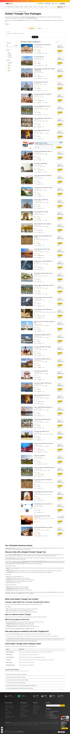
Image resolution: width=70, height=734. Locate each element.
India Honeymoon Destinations (10, 716)
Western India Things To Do (9, 706)
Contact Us (35, 712)
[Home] (5, 7)
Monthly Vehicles (41, 723)
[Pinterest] (64, 3)
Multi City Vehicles (23, 715)
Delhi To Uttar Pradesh (15, 723)
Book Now (60, 50)
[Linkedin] (50, 696)
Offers (21, 6)
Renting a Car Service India (9, 705)
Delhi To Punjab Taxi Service (25, 705)
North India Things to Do (9, 712)
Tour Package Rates (23, 706)
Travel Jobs (54, 723)
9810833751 (51, 714)
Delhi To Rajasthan (56, 722)
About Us (34, 710)
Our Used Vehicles (29, 722)
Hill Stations (7, 709)
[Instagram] (59, 696)
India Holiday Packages (12, 11)
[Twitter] (59, 3)
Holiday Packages (36, 706)
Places (31, 6)
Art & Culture (7, 715)
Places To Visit (35, 709)
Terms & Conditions (11, 732)
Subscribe (62, 705)
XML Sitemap (22, 732)
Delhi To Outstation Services (24, 710)
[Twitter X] (34, 696)
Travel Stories (35, 723)
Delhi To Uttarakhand (23, 723)
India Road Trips (23, 709)
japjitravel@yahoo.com (52, 715)
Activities (32, 28)
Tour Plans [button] (17, 6)
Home (7, 11)
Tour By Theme (22, 712)
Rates (35, 6)
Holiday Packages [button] (10, 6)
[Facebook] (60, 3)
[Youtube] (63, 3)
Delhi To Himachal (8, 723)
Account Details (18, 722)
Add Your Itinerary (23, 716)
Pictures (26, 6)
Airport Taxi (46, 722)
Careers (23, 722)
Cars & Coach (40, 6)
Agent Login (41, 722)
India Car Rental (35, 722)
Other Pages (35, 713)
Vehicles (50, 722)
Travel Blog (22, 713)
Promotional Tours (48, 723)
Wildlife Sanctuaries (8, 713)
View (58, 52)
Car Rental (39, 28)
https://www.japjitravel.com (54, 711)
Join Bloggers (17, 732)
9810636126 (51, 712)
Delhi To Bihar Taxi (60, 723)
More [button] (46, 6)
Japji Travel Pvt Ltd (20, 731)
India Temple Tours (8, 710)
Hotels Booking (35, 705)
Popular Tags (30, 723)
